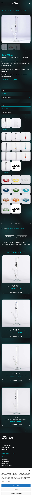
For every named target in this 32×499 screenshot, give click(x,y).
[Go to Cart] (30, 3)
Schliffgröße (5, 108)
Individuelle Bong (8, 9)
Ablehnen (16, 489)
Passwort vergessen (6, 465)
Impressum (21, 497)
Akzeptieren (16, 485)
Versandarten (5, 459)
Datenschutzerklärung (13, 497)
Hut (2, 86)
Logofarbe (4, 129)
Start (2, 9)
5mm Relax (18, 9)
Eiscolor (3, 101)
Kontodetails (4, 463)
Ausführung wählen (16, 292)
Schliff (3, 115)
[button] (30, 470)
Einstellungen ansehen (16, 493)
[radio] (6, 123)
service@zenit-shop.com (8, 453)
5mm (14, 9)
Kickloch (4, 93)
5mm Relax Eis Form (11, 228)
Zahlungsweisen (5, 461)
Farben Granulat (6, 172)
